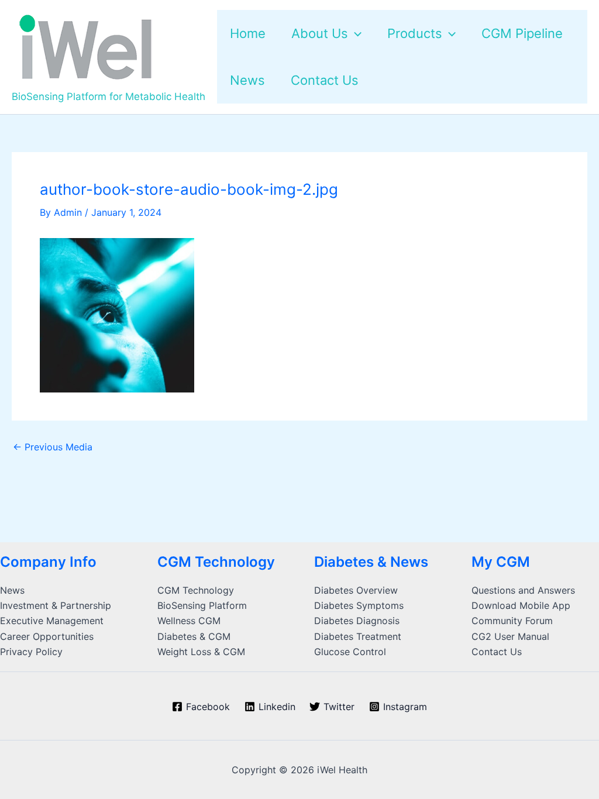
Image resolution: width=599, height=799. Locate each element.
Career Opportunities (47, 636)
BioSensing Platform (202, 605)
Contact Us (496, 651)
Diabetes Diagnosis (357, 620)
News (12, 590)
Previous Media (52, 447)
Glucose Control (350, 651)
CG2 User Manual (510, 636)
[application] (355, 33)
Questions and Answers (523, 590)
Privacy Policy (31, 651)
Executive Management (52, 620)
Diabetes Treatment (357, 636)
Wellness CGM (189, 620)
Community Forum (512, 620)
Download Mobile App (520, 605)
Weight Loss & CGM (201, 651)
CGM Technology (195, 590)
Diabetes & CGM (193, 636)
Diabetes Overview (356, 590)
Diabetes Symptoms (359, 605)
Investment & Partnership (55, 605)
